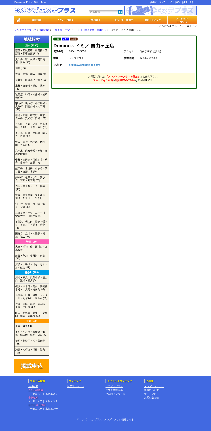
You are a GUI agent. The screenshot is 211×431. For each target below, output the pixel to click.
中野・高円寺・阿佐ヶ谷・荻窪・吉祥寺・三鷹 (31, 161)
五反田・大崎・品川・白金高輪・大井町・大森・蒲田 (31, 126)
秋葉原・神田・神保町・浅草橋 (31, 96)
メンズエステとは (154, 386)
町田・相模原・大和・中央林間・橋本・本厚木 (31, 314)
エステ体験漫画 (114, 390)
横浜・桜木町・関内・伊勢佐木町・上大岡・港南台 (31, 288)
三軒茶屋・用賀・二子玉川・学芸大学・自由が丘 (79, 30)
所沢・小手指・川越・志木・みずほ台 (31, 266)
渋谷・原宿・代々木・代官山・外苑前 (30, 143)
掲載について (157, 2)
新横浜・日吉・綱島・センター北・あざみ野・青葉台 (31, 297)
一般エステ (36, 394)
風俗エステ (51, 394)
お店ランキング (153, 20)
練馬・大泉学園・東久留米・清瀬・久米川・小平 (31, 196)
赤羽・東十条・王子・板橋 (30, 188)
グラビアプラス (114, 386)
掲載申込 (32, 366)
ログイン (192, 26)
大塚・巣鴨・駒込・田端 (31, 74)
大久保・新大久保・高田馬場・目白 (30, 61)
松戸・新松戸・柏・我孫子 (30, 342)
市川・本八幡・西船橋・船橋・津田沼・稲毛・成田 (31, 333)
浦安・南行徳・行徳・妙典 (30, 351)
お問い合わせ (189, 2)
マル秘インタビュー (117, 394)
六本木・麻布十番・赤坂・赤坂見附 (31, 152)
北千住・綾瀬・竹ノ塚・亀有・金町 (30, 205)
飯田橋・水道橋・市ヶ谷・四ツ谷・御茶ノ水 (31, 170)
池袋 (20, 68)
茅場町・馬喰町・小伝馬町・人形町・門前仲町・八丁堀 (31, 106)
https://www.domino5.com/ (84, 64)
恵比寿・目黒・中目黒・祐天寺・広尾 (31, 134)
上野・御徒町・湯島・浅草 (30, 87)
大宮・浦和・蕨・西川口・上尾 (31, 248)
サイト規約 (173, 2)
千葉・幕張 (23, 326)
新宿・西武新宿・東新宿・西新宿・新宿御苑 (31, 52)
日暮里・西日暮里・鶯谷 (31, 79)
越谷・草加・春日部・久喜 (30, 257)
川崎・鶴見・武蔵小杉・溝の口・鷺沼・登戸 (31, 279)
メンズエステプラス (25, 30)
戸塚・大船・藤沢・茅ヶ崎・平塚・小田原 (31, 305)
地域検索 (36, 20)
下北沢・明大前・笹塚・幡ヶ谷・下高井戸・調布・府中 (31, 224)
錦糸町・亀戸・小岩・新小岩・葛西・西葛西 (30, 179)
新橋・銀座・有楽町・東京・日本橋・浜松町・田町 (31, 117)
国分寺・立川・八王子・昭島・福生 (30, 235)
